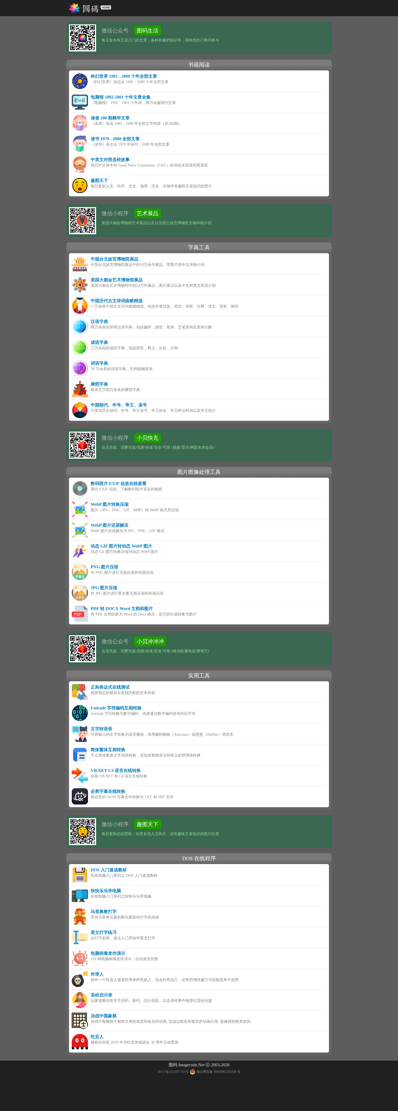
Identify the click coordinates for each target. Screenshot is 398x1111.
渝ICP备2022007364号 (173, 1072)
